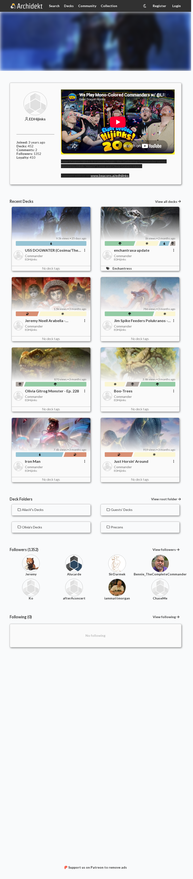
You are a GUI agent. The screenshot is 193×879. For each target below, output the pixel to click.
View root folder (164, 499)
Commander (34, 256)
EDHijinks (37, 119)
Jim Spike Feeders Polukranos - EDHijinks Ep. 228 (141, 320)
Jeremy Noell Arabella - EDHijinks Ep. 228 (45, 320)
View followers (164, 550)
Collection (109, 6)
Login (176, 6)
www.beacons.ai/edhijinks (110, 176)
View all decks (166, 202)
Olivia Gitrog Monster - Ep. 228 (52, 391)
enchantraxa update (131, 250)
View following (164, 617)
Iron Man (32, 461)
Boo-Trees (123, 391)
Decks (69, 6)
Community (87, 6)
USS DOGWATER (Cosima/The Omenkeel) (51, 250)
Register (159, 6)
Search (54, 6)
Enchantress (122, 268)
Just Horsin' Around (131, 461)
